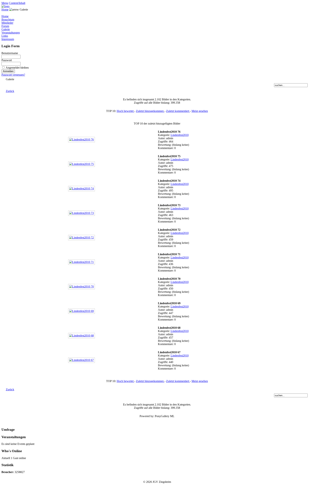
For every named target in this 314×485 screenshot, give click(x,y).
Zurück (10, 91)
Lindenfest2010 (180, 134)
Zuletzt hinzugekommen (150, 111)
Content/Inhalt (17, 3)
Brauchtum (7, 19)
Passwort (6, 60)
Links (4, 35)
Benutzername (9, 53)
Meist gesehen (200, 111)
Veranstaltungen (10, 32)
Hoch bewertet (125, 111)
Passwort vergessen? (13, 74)
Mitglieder (7, 22)
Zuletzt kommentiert (178, 111)
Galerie (5, 29)
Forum (5, 26)
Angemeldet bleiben (17, 67)
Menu (4, 3)
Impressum (7, 39)
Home (5, 9)
